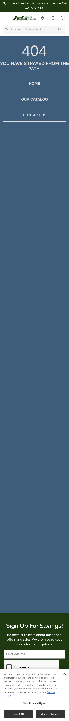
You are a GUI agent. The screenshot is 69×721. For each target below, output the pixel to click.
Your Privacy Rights (34, 703)
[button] (5, 18)
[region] (34, 695)
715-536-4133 (35, 7)
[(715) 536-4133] (52, 18)
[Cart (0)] (63, 18)
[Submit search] (60, 29)
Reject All (18, 714)
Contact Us (34, 115)
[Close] (65, 674)
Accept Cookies (50, 714)
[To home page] (24, 18)
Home (34, 84)
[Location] (42, 18)
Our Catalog (34, 99)
